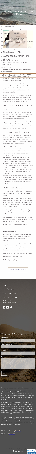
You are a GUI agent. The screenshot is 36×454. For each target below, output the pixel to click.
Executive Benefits (7, 41)
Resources (4, 45)
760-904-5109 (7, 300)
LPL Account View (7, 68)
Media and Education (8, 53)
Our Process (23, 30)
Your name (10, 337)
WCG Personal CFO (21, 68)
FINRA (25, 392)
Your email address (13, 344)
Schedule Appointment (9, 75)
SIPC (28, 392)
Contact (3, 72)
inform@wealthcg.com (9, 302)
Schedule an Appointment (18, 270)
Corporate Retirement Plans (24, 41)
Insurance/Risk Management (10, 33)
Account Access (6, 64)
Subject (9, 350)
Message (10, 357)
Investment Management (9, 30)
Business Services (6, 37)
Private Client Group (7, 26)
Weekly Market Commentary (10, 60)
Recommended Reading (9, 56)
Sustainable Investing (8, 49)
